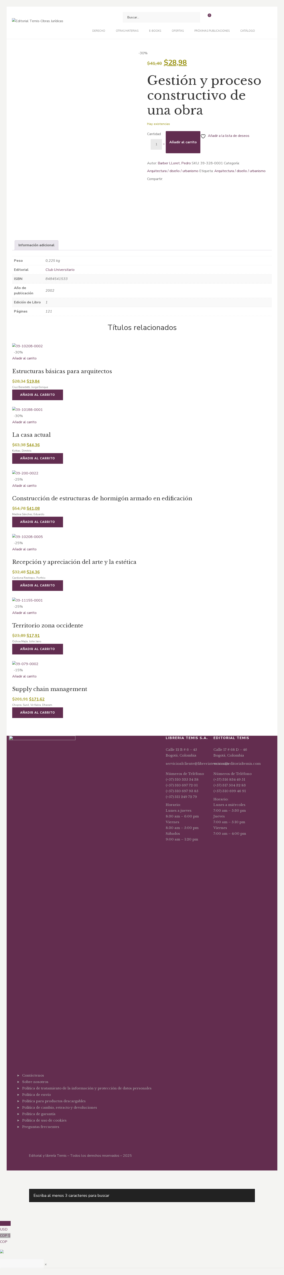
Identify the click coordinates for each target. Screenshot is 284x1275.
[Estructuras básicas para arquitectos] (142, 346)
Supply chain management (49, 689)
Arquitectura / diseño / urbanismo (172, 171)
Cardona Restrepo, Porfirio (28, 578)
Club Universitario (60, 269)
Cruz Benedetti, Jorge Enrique (30, 387)
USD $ (5, 1226)
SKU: (195, 163)
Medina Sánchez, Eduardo (28, 514)
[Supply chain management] (142, 664)
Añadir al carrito (183, 142)
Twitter (30, 1137)
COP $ (5, 1238)
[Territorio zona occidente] (142, 601)
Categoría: (232, 163)
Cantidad (154, 134)
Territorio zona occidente (47, 625)
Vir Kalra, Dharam (41, 705)
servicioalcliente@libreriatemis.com (197, 763)
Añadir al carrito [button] (24, 358)
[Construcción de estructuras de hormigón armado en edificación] (142, 473)
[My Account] (219, 17)
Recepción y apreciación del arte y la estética (74, 562)
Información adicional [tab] (36, 245)
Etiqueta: (206, 171)
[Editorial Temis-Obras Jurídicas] (37, 23)
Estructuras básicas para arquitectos (62, 371)
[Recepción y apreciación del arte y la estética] (142, 537)
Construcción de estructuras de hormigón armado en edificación (102, 498)
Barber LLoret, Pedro (174, 163)
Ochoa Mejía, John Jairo (26, 641)
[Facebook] (148, 183)
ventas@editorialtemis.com (237, 763)
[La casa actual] (142, 410)
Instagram (37, 1137)
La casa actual (31, 435)
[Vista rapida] (13, 364)
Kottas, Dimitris (22, 450)
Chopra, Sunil (20, 705)
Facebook (23, 1137)
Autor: (152, 163)
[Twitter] (155, 183)
